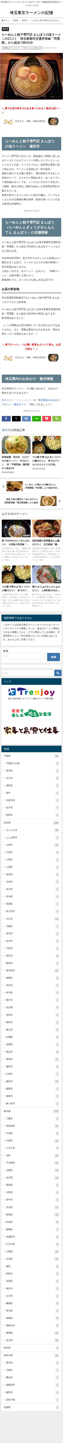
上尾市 (32, 845)
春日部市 (32, 970)
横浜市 (32, 1377)
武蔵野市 (32, 1237)
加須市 (32, 874)
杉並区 (32, 1222)
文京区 (32, 1207)
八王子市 (32, 1148)
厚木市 (32, 1363)
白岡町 (32, 1037)
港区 (32, 1266)
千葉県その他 (32, 763)
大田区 (32, 1192)
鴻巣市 (32, 1096)
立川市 (32, 1296)
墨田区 (32, 1185)
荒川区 (32, 1311)
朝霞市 (32, 978)
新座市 (32, 963)
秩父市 (32, 1052)
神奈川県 (31, 1355)
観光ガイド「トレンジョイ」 (17, 400)
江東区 (32, 1251)
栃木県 (31, 1348)
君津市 (32, 771)
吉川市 (32, 889)
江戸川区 (32, 1244)
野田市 (32, 815)
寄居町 (32, 904)
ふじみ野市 (32, 837)
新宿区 (32, 1214)
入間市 (32, 859)
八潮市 (32, 867)
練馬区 (32, 1303)
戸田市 (32, 948)
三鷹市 (32, 1118)
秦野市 (32, 1392)
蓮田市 (5, 29)
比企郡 (32, 1007)
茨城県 (31, 1407)
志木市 (32, 941)
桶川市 (32, 1000)
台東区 (32, 1170)
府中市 (32, 1200)
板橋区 (32, 1229)
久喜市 (32, 852)
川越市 (32, 926)
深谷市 (32, 1015)
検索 (5, 651)
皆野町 (32, 1044)
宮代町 (32, 896)
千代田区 (32, 1163)
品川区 (32, 1177)
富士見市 (32, 911)
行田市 (32, 1074)
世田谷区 (32, 1126)
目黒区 (32, 1281)
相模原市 (32, 1385)
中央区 (32, 1133)
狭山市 (32, 1029)
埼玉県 (31, 823)
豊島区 (32, 1333)
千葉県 (31, 756)
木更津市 (32, 800)
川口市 (32, 919)
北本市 (32, 882)
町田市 (32, 1273)
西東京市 (32, 1325)
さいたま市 (32, 830)
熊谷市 (32, 1022)
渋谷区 (32, 1259)
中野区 (32, 1140)
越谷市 (32, 1081)
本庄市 (32, 985)
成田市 (32, 785)
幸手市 (32, 933)
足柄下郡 (32, 1400)
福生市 (32, 1288)
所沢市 (32, 956)
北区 (32, 1155)
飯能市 (32, 1089)
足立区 (32, 1340)
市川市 (32, 778)
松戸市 (32, 807)
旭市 (32, 793)
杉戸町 (32, 992)
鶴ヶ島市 (32, 1103)
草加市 (32, 1059)
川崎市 (32, 1370)
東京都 (31, 1111)
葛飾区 (32, 1318)
